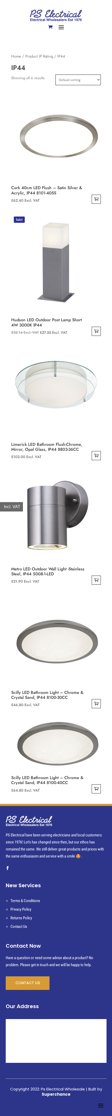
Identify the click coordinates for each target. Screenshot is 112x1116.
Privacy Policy (20, 909)
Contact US (27, 982)
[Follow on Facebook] (7, 868)
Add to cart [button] (96, 199)
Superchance (56, 1094)
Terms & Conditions (25, 900)
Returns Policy (21, 918)
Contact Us (18, 926)
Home (16, 56)
